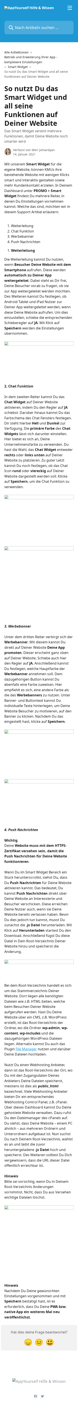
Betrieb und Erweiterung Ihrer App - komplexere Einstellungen (30, 59)
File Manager (26, 1049)
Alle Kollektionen (16, 52)
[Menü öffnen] (70, 7)
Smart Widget (18, 67)
